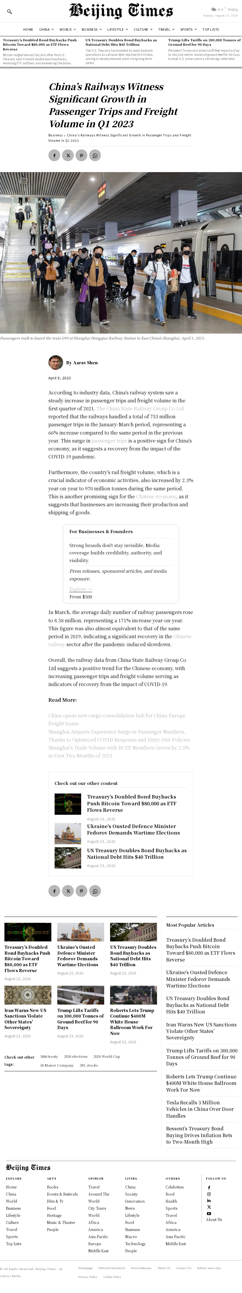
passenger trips (109, 440)
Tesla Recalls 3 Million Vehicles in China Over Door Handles (200, 1109)
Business (55, 135)
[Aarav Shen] (57, 362)
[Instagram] (209, 1194)
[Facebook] (54, 155)
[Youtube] (209, 1213)
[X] (68, 155)
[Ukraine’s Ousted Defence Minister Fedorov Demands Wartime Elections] (68, 833)
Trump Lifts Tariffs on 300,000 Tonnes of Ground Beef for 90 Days (204, 42)
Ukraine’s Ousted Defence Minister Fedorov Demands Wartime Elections (133, 829)
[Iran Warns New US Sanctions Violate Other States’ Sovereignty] (27, 995)
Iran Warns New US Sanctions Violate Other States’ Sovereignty (25, 1019)
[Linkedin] (209, 1200)
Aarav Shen (85, 362)
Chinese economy (156, 496)
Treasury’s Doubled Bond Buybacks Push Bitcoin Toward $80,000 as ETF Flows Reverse (40, 44)
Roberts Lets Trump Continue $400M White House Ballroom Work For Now (132, 1021)
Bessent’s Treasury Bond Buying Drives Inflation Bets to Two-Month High (199, 1135)
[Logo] (121, 11)
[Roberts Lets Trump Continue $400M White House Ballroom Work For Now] (133, 995)
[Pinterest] (81, 155)
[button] (9, 11)
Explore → (80, 589)
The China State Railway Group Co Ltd (140, 408)
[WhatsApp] (95, 155)
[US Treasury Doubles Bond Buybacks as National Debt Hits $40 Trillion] (68, 857)
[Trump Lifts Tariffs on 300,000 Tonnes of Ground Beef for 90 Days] (80, 995)
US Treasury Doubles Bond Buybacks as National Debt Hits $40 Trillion (121, 42)
